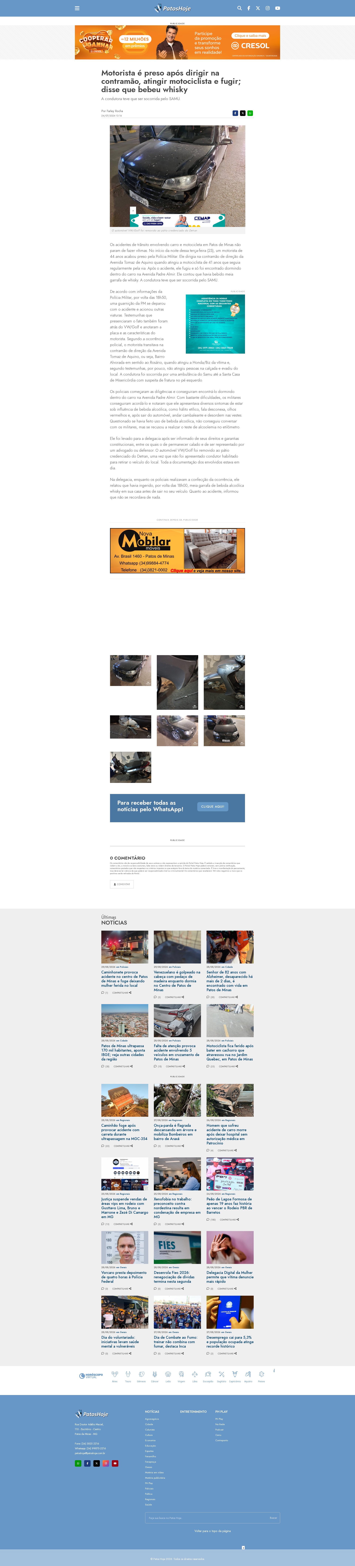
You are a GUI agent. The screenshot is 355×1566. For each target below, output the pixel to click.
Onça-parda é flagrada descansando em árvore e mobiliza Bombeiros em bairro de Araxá (175, 1132)
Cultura (149, 1435)
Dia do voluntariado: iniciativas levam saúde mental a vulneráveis (120, 1342)
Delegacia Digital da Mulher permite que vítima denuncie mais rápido (230, 1277)
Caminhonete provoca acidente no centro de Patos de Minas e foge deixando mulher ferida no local (124, 979)
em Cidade (227, 967)
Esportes (149, 1451)
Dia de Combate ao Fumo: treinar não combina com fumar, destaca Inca (175, 1342)
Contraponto (221, 1440)
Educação (150, 1445)
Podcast (219, 1429)
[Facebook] (248, 8)
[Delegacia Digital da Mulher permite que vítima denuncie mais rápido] (230, 1247)
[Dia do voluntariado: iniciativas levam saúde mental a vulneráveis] (124, 1312)
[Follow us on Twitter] (96, 1463)
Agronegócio (152, 1419)
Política (148, 1494)
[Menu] (77, 8)
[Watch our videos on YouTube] (115, 1463)
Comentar (123, 884)
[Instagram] (268, 8)
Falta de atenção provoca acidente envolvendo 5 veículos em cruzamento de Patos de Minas (176, 1052)
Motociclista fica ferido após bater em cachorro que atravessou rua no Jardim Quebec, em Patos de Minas (230, 1052)
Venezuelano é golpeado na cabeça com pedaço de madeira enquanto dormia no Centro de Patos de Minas (177, 981)
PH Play (149, 1483)
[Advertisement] (177, 1557)
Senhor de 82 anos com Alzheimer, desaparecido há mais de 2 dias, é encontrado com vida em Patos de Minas (230, 981)
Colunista (150, 1429)
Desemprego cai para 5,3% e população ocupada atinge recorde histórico (230, 1342)
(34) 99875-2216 (96, 1448)
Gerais (148, 1467)
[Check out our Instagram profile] (106, 1463)
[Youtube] (277, 8)
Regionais (150, 1499)
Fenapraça (150, 1462)
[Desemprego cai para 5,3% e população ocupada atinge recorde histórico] (230, 1312)
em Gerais (121, 1267)
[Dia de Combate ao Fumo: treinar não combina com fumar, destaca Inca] (177, 1312)
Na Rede (220, 1424)
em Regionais (123, 1120)
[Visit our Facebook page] (87, 1463)
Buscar (273, 1518)
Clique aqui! (212, 806)
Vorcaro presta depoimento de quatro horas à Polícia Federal (124, 1277)
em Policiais (122, 967)
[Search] (239, 8)
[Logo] (172, 8)
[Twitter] (258, 8)
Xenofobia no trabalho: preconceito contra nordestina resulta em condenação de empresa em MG (177, 1208)
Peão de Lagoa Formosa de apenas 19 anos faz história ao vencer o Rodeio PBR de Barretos (229, 1206)
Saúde (148, 1504)
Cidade (149, 1424)
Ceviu (218, 1435)
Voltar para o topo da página (213, 1531)
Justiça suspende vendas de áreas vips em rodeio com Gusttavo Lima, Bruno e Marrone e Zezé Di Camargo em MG (124, 1208)
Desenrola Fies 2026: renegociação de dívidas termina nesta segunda (174, 1277)
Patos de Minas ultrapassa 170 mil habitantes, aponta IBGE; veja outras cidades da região (123, 1052)
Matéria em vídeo (154, 1472)
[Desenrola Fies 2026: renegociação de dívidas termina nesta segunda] (177, 1247)
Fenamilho (150, 1456)
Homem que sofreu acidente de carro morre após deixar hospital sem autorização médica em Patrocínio (227, 1134)
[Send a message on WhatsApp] (78, 1463)
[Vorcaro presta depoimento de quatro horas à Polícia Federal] (124, 1247)
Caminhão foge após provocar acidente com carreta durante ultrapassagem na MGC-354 (124, 1132)
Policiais (149, 1488)
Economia (150, 1440)
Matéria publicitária (155, 1478)
